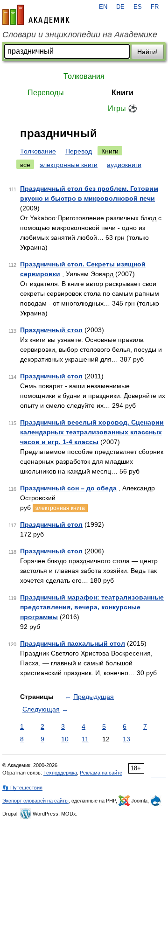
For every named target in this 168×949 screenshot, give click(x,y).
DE (120, 7)
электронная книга (60, 508)
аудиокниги (124, 164)
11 (85, 739)
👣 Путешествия (22, 787)
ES (137, 7)
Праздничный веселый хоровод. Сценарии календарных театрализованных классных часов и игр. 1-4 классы (92, 432)
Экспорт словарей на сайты (35, 800)
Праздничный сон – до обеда (68, 488)
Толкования (84, 76)
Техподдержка (60, 772)
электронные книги (69, 164)
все (25, 164)
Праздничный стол (51, 330)
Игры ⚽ (122, 108)
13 (126, 739)
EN (103, 7)
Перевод (78, 151)
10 (65, 739)
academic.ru (36, 15)
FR (155, 7)
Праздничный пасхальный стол (72, 643)
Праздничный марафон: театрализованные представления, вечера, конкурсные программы (92, 607)
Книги (122, 93)
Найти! (147, 52)
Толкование (38, 151)
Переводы (46, 93)
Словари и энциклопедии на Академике (79, 34)
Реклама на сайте (101, 772)
